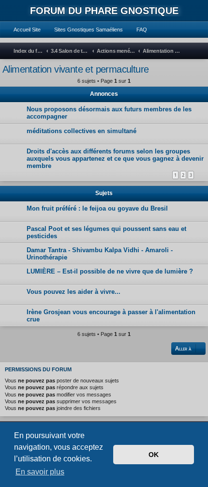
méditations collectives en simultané (81, 131)
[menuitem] (23, 29)
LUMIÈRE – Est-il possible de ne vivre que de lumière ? (110, 271)
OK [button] (154, 454)
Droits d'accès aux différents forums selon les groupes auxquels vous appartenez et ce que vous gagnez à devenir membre (115, 158)
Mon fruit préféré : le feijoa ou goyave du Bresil (97, 208)
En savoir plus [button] (39, 472)
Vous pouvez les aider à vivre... (73, 291)
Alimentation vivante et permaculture (75, 69)
